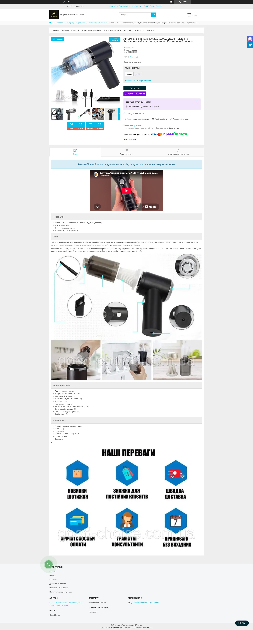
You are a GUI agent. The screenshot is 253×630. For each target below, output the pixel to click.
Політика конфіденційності (60, 592)
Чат (244, 623)
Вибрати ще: (138, 81)
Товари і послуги (70, 30)
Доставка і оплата (112, 30)
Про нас (128, 30)
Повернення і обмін (91, 30)
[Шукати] (153, 15)
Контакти (139, 30)
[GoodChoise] (54, 15)
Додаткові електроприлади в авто (71, 23)
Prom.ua (139, 625)
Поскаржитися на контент (121, 627)
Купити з (131, 94)
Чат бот (150, 30)
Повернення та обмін (58, 588)
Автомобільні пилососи (97, 23)
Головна (55, 30)
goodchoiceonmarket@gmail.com (145, 603)
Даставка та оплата (57, 584)
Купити (136, 88)
